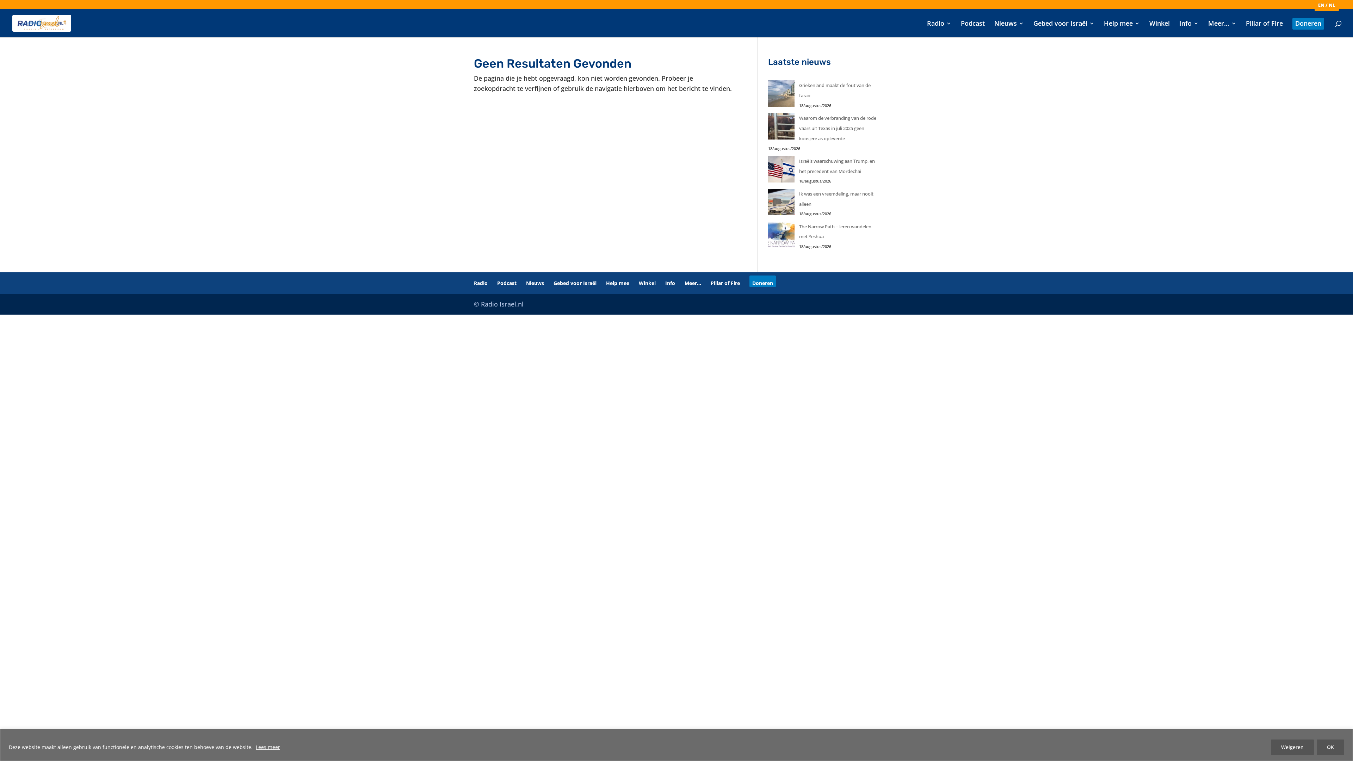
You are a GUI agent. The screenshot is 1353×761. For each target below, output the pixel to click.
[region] (676, 745)
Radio (935, 24)
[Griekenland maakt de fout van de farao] (781, 95)
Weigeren (1292, 747)
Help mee (1118, 24)
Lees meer (268, 747)
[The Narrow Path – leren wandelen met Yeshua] (781, 237)
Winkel (1159, 24)
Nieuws (1005, 24)
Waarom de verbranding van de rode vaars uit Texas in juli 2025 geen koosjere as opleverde (837, 128)
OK (1330, 747)
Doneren (1308, 24)
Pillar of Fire (1264, 24)
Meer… (1218, 24)
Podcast (973, 24)
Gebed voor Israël (1060, 24)
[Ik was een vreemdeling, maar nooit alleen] (781, 204)
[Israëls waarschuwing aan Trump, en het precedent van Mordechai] (781, 171)
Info (1185, 24)
